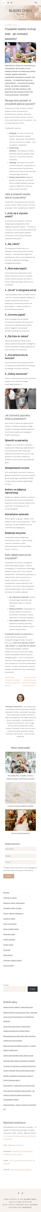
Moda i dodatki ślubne (11, 929)
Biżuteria (6, 892)
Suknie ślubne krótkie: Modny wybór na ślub (18, 1055)
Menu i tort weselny (10, 924)
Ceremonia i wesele (11, 25)
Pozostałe (6, 950)
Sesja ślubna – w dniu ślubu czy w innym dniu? (19, 1085)
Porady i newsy (8, 945)
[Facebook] (18, 1193)
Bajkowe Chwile (20, 10)
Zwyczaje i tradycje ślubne (12, 960)
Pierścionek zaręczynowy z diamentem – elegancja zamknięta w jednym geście (17, 1029)
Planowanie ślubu (9, 934)
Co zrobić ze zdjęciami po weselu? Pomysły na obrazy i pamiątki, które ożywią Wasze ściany (19, 1068)
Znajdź (32, 989)
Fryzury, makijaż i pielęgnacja (13, 913)
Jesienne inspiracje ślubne (21, 1169)
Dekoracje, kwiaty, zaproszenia (13, 903)
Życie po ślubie (8, 965)
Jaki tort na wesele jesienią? (20, 833)
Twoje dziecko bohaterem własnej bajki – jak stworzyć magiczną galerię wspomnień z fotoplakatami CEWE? (19, 1095)
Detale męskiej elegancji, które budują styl (18, 1007)
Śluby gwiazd (7, 955)
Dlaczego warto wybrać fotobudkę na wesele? (19, 1061)
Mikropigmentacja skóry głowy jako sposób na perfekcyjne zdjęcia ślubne (19, 1038)
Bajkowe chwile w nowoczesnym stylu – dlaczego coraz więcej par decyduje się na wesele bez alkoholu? (20, 1017)
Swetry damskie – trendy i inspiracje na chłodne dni (19, 1107)
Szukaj (6, 985)
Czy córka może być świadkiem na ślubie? (20, 806)
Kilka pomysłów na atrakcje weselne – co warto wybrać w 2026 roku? (19, 1048)
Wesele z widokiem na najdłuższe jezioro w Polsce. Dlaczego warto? (18, 1078)
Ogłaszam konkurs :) (16, 1145)
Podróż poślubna (9, 939)
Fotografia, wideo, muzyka (12, 908)
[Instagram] (22, 1193)
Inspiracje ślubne (9, 918)
